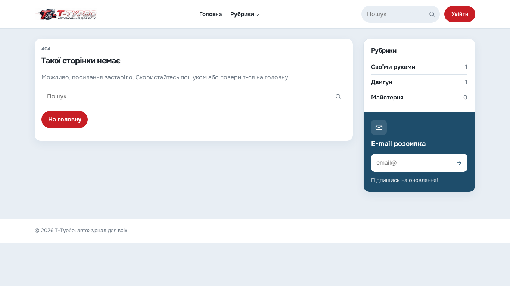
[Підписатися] (459, 163)
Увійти (460, 13)
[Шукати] (433, 14)
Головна (210, 14)
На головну (64, 119)
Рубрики (242, 14)
